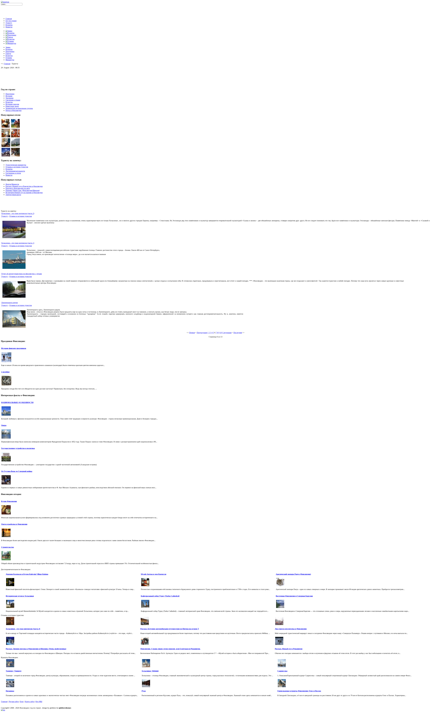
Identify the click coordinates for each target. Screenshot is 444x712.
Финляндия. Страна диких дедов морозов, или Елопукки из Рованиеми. (170, 649)
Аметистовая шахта (13, 195)
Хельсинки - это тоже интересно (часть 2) (17, 213)
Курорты (9, 25)
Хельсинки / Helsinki (150, 671)
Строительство (7, 547)
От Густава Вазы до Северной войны (16, 471)
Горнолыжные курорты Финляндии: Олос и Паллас (299, 691)
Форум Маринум (12, 184)
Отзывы (9, 58)
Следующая (226, 333)
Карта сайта (29, 702)
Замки (8, 47)
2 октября (5, 372)
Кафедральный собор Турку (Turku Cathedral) (160, 596)
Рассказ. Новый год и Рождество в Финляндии (24, 186)
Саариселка (282, 671)
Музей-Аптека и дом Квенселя (153, 574)
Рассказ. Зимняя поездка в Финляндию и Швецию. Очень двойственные (36, 649)
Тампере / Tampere (13, 671)
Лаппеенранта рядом (9, 303)
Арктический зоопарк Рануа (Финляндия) (293, 574)
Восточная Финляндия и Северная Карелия (294, 596)
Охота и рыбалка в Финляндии (14, 524)
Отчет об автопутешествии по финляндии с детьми (21, 274)
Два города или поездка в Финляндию (291, 629)
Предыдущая (202, 333)
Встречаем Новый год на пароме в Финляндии (24, 193)
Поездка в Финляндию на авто (18, 188)
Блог (22, 702)
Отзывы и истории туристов (20, 216)
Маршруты (10, 60)
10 (221, 333)
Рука (144, 691)
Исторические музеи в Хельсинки (20, 596)
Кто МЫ (39, 702)
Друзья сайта (14, 702)
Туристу (9, 23)
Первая (192, 333)
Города (8, 54)
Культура (9, 56)
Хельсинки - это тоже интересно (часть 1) (17, 243)
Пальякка (10, 691)
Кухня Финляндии (9, 501)
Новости (9, 27)
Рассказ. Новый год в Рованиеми (288, 649)
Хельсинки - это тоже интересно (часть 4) (23, 629)
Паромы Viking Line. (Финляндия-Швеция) (23, 190)
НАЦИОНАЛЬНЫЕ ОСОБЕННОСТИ (17, 402)
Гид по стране (11, 21)
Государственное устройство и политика (18, 448)
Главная (9, 19)
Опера (3, 425)
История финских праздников (13, 348)
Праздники (10, 51)
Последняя (237, 333)
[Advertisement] (222, 10)
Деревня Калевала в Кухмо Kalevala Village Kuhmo (27, 574)
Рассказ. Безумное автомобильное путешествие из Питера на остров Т (169, 629)
